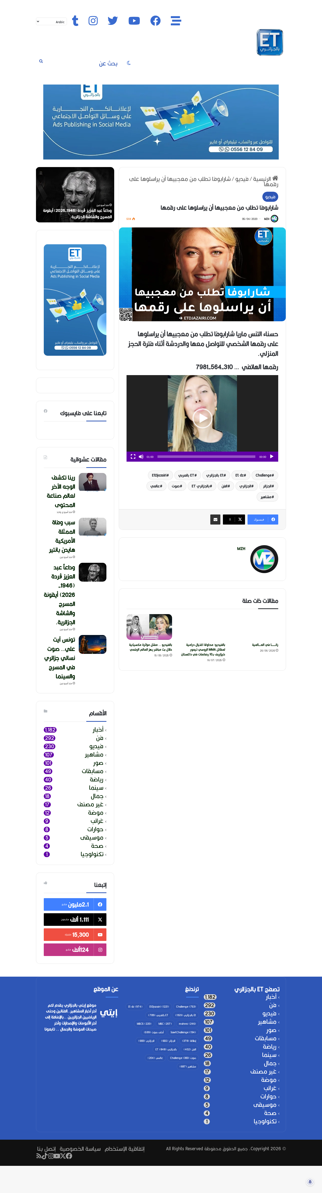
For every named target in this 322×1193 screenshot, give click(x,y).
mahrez (187, 1023)
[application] (202, 418)
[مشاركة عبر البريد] (215, 519)
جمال (97, 796)
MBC (165, 1023)
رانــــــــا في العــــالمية (265, 645)
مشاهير (266, 497)
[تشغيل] (271, 456)
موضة (95, 813)
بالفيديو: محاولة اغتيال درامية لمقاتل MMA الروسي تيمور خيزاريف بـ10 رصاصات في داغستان (203, 649)
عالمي (155, 486)
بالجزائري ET (201, 486)
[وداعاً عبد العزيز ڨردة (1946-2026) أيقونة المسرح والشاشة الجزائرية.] (92, 572)
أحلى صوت (154, 1032)
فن (99, 738)
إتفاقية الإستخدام (124, 1148)
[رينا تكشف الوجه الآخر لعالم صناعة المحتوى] (92, 482)
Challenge (263, 475)
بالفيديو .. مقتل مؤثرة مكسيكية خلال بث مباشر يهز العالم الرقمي (150, 647)
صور (98, 763)
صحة (97, 846)
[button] (202, 418)
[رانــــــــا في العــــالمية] (255, 627)
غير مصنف (90, 804)
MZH (266, 218)
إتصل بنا (46, 1148)
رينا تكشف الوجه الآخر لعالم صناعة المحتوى (76, 216)
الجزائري (245, 486)
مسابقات (92, 771)
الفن (224, 486)
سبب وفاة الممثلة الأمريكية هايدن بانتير (62, 536)
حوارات (95, 829)
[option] (75, 194)
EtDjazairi (159, 475)
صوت (176, 486)
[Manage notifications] (310, 1182)
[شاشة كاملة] (133, 456)
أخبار (98, 730)
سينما (96, 788)
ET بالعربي (186, 475)
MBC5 (144, 1023)
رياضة (96, 779)
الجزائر (267, 486)
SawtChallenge (183, 1032)
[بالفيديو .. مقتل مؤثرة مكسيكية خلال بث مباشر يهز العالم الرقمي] (149, 627)
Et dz (239, 475)
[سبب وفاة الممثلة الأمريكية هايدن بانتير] (92, 527)
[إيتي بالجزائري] (270, 42)
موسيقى (91, 838)
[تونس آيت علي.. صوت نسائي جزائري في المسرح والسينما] (92, 644)
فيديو (242, 179)
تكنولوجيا (92, 854)
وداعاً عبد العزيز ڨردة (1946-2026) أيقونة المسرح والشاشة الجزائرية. (59, 594)
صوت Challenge (183, 1057)
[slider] (206, 456)
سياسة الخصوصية (80, 1148)
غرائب (97, 821)
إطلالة (189, 1040)
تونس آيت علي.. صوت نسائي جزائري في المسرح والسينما (59, 657)
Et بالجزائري (214, 475)
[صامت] (141, 456)
